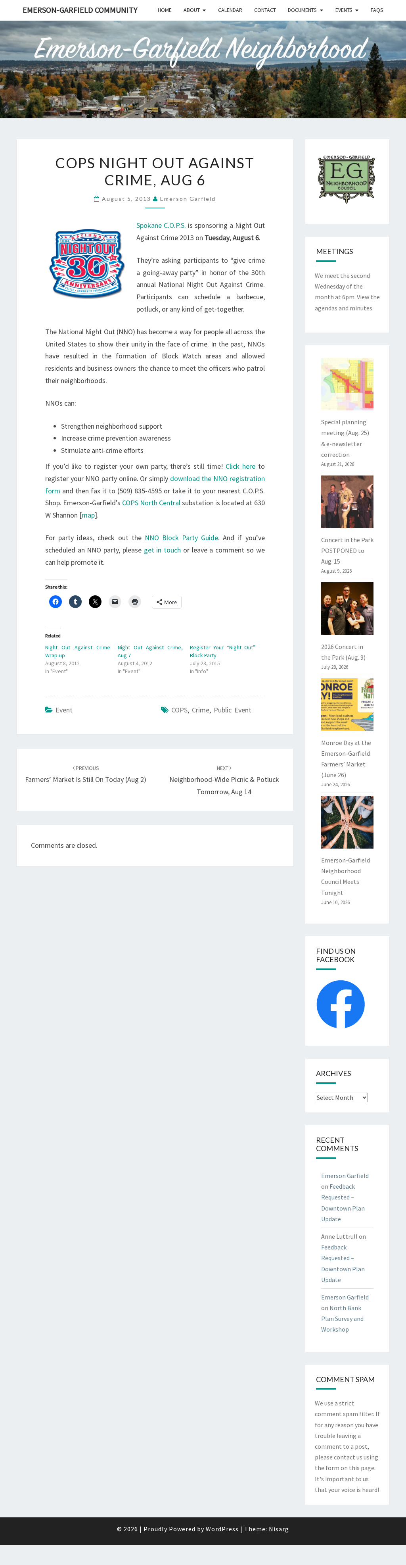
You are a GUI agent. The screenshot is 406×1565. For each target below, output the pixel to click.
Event (64, 709)
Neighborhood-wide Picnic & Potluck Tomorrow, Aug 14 (224, 780)
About (192, 9)
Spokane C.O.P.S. (161, 225)
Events (343, 9)
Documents (302, 9)
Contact (265, 9)
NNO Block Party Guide (181, 537)
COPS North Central (151, 502)
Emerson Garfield (188, 198)
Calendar (230, 9)
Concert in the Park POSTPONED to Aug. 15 (347, 550)
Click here (240, 466)
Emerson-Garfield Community (80, 10)
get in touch (162, 549)
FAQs (377, 9)
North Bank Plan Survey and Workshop (342, 1318)
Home (165, 9)
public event (232, 709)
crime (200, 709)
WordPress (222, 1529)
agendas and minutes (343, 308)
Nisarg (279, 1529)
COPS (179, 709)
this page (361, 1468)
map (88, 515)
